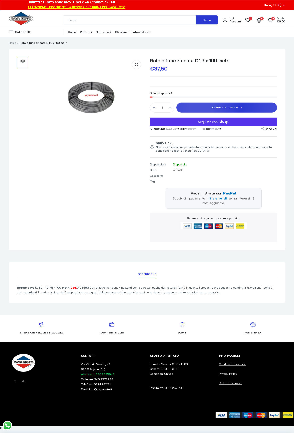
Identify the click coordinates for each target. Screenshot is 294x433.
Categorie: (156, 175)
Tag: (152, 181)
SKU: (153, 170)
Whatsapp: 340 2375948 (98, 374)
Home (72, 32)
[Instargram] (23, 381)
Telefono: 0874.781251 (96, 384)
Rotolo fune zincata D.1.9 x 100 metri (190, 60)
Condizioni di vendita (232, 364)
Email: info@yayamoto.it (96, 389)
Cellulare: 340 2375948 (97, 379)
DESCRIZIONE (147, 274)
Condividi (271, 129)
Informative (140, 32)
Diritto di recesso (230, 383)
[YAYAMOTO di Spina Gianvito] (21, 20)
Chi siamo (121, 32)
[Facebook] (15, 381)
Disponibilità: (158, 164)
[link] (283, 404)
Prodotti (86, 32)
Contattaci (103, 32)
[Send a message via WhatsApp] (7, 425)
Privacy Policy (228, 374)
